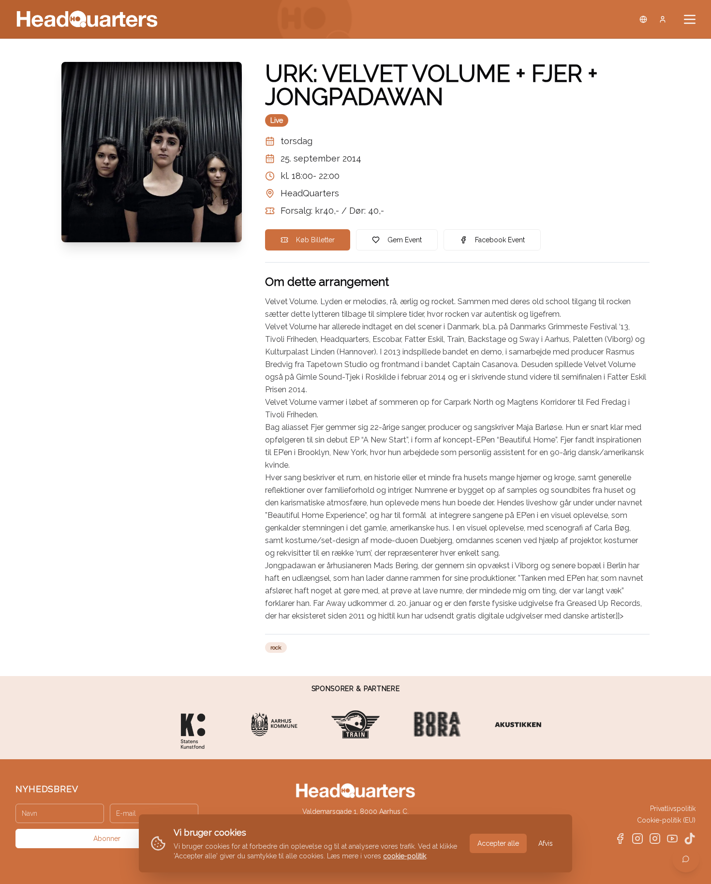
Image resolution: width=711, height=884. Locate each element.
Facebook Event (500, 240)
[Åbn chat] (685, 858)
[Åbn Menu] (689, 19)
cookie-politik (404, 856)
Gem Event (404, 240)
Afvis (545, 843)
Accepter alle (498, 843)
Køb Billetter (315, 240)
